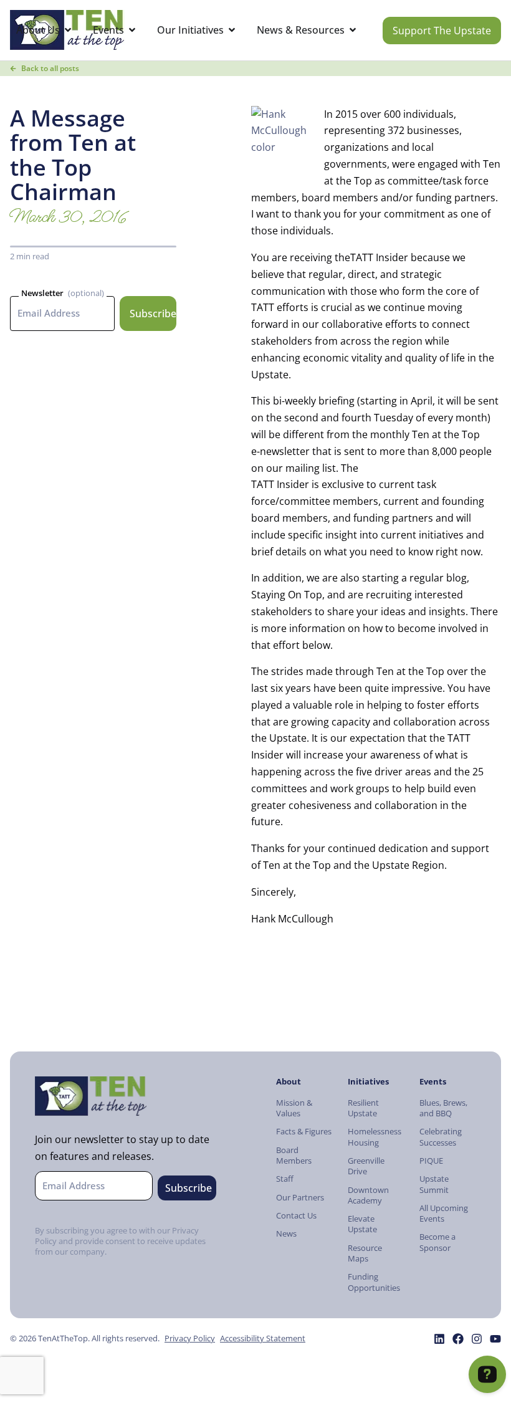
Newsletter (42, 293)
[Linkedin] (439, 1338)
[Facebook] (458, 1338)
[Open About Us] (68, 30)
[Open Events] (132, 30)
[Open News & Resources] (353, 30)
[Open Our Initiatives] (232, 30)
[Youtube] (495, 1338)
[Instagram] (476, 1338)
